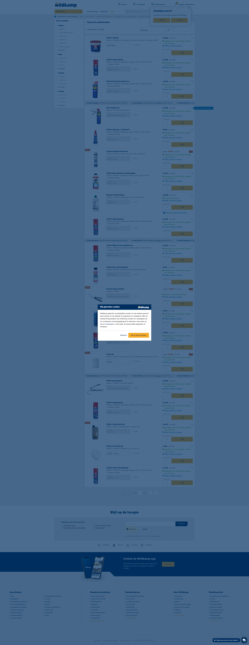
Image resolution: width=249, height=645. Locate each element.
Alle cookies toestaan (138, 335)
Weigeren (123, 335)
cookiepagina (109, 324)
